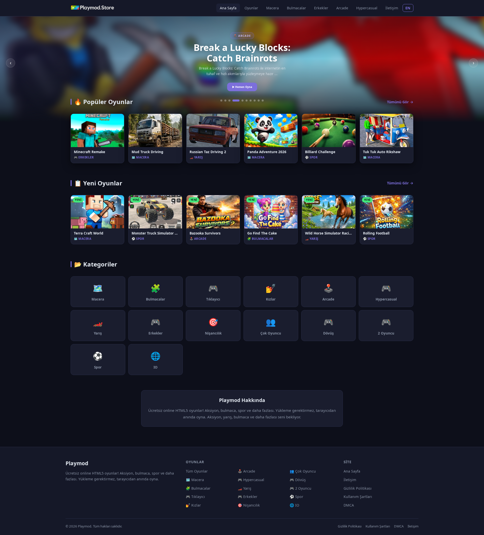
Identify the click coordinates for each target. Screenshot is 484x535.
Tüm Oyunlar (197, 471)
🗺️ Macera (195, 479)
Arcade (342, 8)
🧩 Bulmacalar (198, 488)
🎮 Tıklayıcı (195, 496)
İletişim (391, 8)
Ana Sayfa (228, 8)
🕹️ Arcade (246, 471)
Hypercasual (366, 8)
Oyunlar (251, 8)
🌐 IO (294, 505)
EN (408, 8)
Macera (272, 8)
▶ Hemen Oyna (242, 87)
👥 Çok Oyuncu (303, 471)
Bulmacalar (296, 8)
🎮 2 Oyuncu (300, 488)
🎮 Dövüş (298, 479)
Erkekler (321, 8)
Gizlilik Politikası (358, 488)
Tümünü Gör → (400, 101)
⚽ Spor (296, 496)
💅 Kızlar (193, 505)
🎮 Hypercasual (251, 479)
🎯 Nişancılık (249, 505)
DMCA (349, 505)
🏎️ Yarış (244, 488)
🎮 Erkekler (247, 496)
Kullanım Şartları (358, 496)
